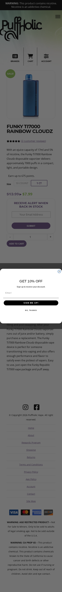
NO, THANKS (31, 310)
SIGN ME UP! (31, 303)
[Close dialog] (59, 271)
